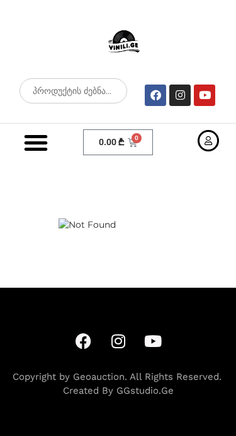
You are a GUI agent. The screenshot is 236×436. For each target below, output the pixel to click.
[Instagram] (180, 95)
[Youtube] (204, 95)
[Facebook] (155, 95)
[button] (36, 143)
